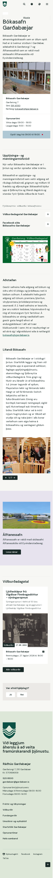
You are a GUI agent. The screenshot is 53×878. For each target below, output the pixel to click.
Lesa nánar (12, 552)
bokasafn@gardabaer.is (26, 108)
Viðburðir (8, 809)
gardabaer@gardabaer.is (16, 781)
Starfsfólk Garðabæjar (14, 827)
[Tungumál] (39, 4)
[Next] (14, 478)
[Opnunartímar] (32, 4)
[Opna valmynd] (47, 4)
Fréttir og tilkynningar (14, 804)
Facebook (25, 854)
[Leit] (24, 4)
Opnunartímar (10, 832)
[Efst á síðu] (47, 864)
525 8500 (8, 778)
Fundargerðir (10, 815)
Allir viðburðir (13, 669)
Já (10, 694)
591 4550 (15, 105)
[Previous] (6, 478)
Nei (22, 694)
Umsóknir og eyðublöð (15, 821)
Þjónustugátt (12, 854)
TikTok (6, 858)
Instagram (37, 854)
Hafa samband (10, 838)
